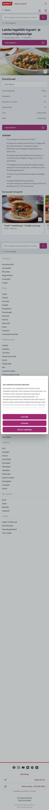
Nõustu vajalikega (24, 429)
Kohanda (24, 423)
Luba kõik (24, 417)
